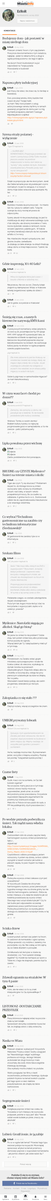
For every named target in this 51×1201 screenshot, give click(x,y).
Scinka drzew (11, 928)
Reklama (7, 1188)
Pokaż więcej (25, 1164)
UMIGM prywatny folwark (19, 720)
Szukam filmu (11, 553)
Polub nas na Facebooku (26, 1183)
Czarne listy (10, 772)
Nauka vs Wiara (12, 1040)
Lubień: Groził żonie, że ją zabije (23, 1134)
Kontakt (16, 1188)
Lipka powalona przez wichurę (22, 443)
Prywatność (42, 1188)
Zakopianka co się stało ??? (19, 697)
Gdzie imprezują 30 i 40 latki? (21, 263)
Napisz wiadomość (27, 21)
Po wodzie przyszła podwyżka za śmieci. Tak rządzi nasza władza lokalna (23, 823)
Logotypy (32, 1188)
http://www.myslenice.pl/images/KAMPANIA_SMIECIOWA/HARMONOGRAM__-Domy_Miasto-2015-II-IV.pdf (28, 849)
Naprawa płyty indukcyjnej (20, 82)
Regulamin (25, 1191)
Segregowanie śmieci (16, 1100)
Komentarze (9, 31)
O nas (23, 1188)
